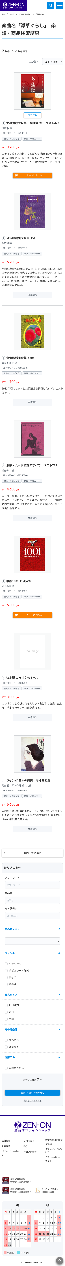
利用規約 (6, 1146)
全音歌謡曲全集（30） (21, 358)
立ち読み (32, 115)
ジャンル (10, 953)
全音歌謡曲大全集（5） (21, 238)
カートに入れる (34, 175)
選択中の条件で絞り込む (32, 1092)
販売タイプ (11, 994)
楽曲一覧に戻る (32, 853)
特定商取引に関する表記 (53, 1141)
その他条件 (11, 1029)
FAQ (25, 1146)
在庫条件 (10, 1057)
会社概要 (6, 1140)
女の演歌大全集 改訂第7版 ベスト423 (32, 123)
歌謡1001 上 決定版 (19, 581)
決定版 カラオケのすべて (22, 678)
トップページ (8, 14)
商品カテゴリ (12, 929)
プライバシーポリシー (10, 1153)
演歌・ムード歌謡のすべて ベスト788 (31, 465)
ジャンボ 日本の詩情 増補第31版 (28, 780)
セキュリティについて (53, 1150)
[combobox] (32, 884)
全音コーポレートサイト (53, 1159)
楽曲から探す (25, 14)
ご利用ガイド (29, 1140)
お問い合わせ (29, 1151)
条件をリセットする (33, 1100)
